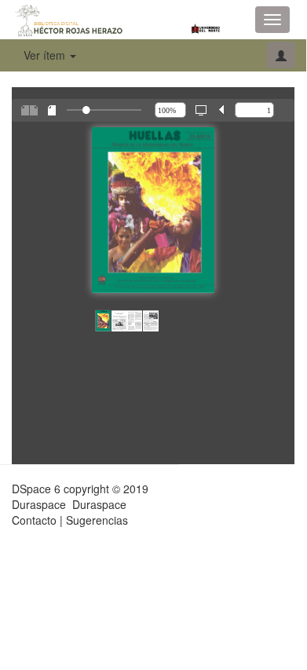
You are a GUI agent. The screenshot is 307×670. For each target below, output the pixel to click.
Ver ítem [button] (46, 55)
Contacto (34, 520)
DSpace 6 (36, 488)
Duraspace (99, 504)
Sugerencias (97, 520)
